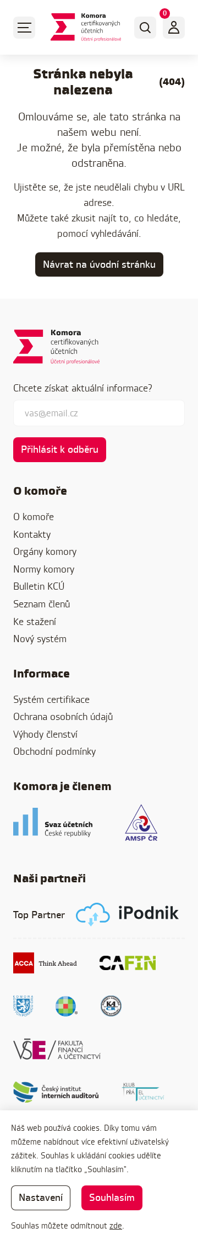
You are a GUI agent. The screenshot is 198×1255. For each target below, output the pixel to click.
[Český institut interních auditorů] (56, 1092)
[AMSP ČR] (141, 822)
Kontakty (32, 534)
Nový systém (40, 638)
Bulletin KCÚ (38, 586)
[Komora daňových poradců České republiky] (23, 1005)
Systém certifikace (51, 699)
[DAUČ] (67, 1005)
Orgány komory (44, 551)
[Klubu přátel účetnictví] (143, 1092)
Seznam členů (41, 604)
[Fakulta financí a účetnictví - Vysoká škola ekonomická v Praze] (57, 1049)
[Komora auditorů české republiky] (111, 1005)
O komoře (33, 516)
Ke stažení (34, 621)
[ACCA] (45, 962)
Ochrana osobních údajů (63, 716)
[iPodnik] (127, 914)
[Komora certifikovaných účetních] (86, 27)
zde (115, 1225)
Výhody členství (45, 734)
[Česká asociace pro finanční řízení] (128, 962)
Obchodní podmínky (54, 751)
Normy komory (43, 569)
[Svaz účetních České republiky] (52, 822)
